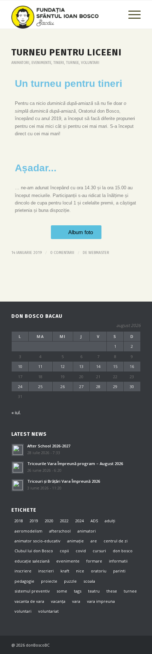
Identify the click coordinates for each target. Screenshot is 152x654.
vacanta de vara (29, 601)
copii (64, 550)
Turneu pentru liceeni (66, 52)
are (93, 540)
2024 (79, 520)
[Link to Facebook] (114, 645)
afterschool (60, 531)
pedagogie (24, 581)
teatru (94, 591)
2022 (64, 520)
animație (75, 540)
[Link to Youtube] (135, 645)
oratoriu (98, 570)
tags (77, 591)
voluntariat (48, 611)
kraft (64, 570)
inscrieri (46, 570)
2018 (18, 520)
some (62, 591)
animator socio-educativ (37, 540)
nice (80, 570)
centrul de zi (116, 540)
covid (81, 550)
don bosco (123, 550)
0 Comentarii (62, 252)
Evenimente (41, 62)
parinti (119, 570)
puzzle (70, 581)
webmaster (98, 252)
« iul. (16, 412)
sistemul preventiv (32, 591)
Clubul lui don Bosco (33, 550)
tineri (58, 62)
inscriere (22, 570)
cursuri (99, 550)
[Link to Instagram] (124, 645)
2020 (49, 520)
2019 (34, 520)
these (111, 591)
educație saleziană (31, 561)
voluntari (90, 62)
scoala (89, 581)
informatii (118, 561)
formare (94, 561)
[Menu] (131, 14)
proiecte (49, 581)
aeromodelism (28, 531)
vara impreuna (101, 601)
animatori (20, 62)
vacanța (58, 601)
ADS (94, 520)
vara (76, 601)
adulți (110, 520)
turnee (72, 62)
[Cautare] (114, 14)
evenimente (68, 561)
